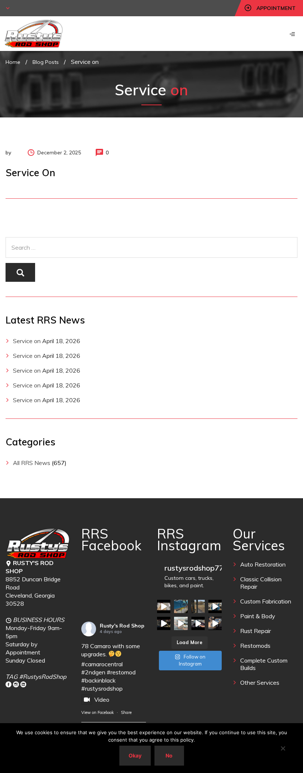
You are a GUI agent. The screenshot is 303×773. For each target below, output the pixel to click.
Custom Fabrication (265, 601)
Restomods (255, 645)
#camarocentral (102, 664)
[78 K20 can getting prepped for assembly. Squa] (215, 606)
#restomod (121, 672)
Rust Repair (255, 631)
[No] (282, 748)
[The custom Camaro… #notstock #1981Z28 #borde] (198, 623)
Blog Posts (46, 62)
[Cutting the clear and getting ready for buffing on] (180, 623)
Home (13, 62)
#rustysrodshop (102, 688)
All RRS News (31, 462)
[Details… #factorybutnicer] (180, 606)
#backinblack (98, 680)
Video (101, 699)
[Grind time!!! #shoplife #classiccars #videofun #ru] (215, 623)
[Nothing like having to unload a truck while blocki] (198, 606)
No (169, 755)
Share (126, 712)
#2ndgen (93, 672)
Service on (27, 341)
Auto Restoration (263, 564)
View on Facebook (97, 712)
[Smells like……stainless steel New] (163, 606)
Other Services (259, 682)
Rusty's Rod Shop (122, 625)
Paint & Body (257, 616)
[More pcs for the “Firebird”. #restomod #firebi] (163, 623)
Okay (135, 755)
